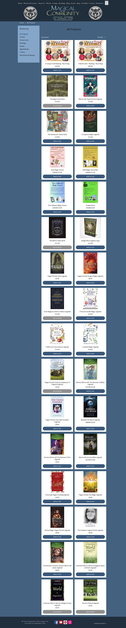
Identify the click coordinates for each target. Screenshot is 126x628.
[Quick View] (57, 50)
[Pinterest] (65, 622)
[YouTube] (61, 622)
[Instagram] (70, 622)
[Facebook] (56, 622)
